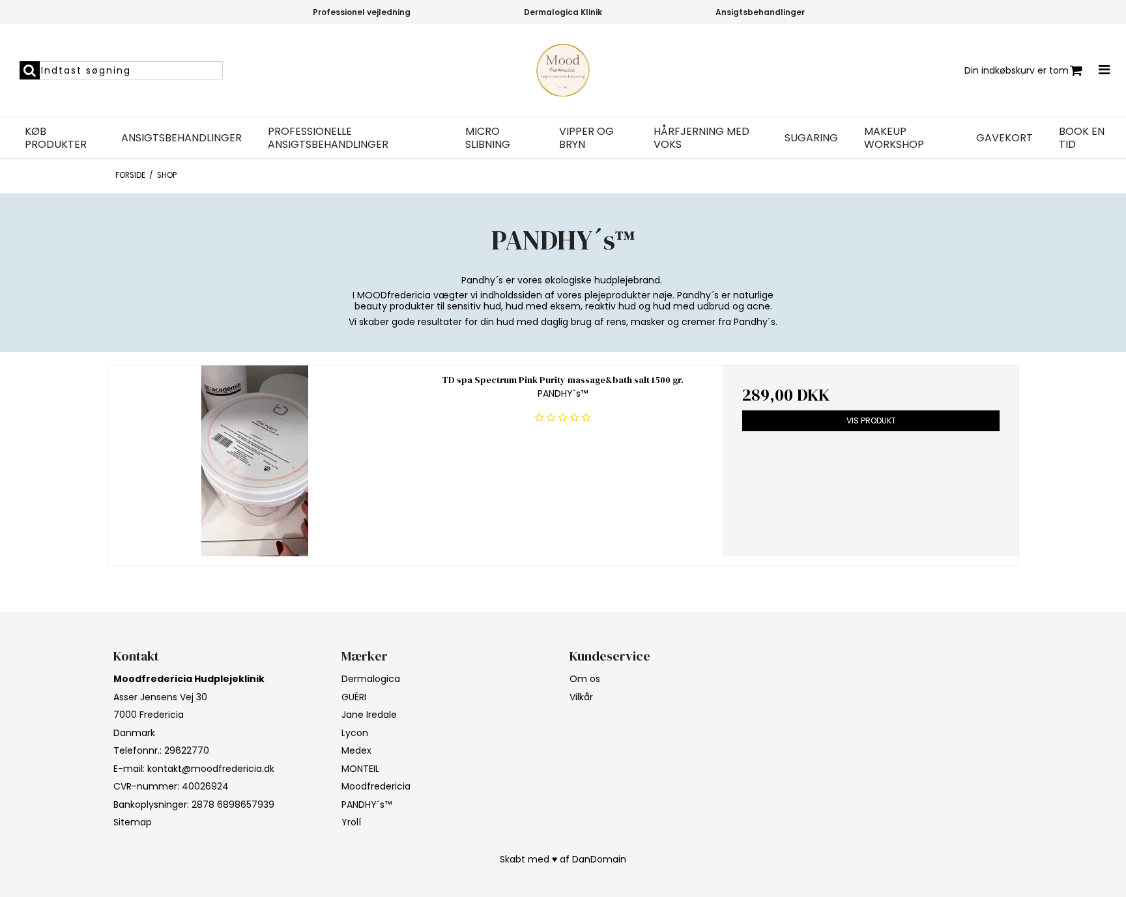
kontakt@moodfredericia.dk (210, 768)
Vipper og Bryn (586, 138)
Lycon (354, 732)
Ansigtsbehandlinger (181, 138)
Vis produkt (871, 420)
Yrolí (351, 822)
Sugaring (811, 138)
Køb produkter (56, 138)
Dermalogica (370, 678)
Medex (356, 750)
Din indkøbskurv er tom (1016, 70)
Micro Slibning (487, 138)
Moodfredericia (376, 786)
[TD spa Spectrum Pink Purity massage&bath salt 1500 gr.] (255, 460)
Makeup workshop (894, 138)
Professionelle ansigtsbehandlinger (328, 138)
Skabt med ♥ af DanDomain (563, 859)
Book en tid (1081, 138)
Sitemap (132, 822)
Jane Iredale (369, 714)
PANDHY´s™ (366, 804)
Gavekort (1004, 138)
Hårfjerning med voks (701, 138)
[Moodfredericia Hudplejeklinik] (563, 70)
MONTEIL (360, 768)
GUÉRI (353, 697)
